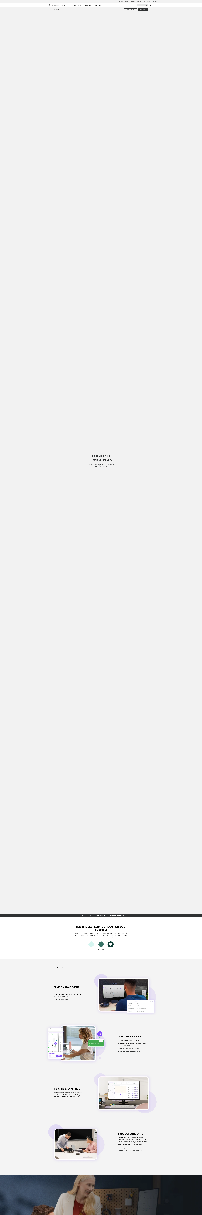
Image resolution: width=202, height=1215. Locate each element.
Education (139, 1)
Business (133, 1)
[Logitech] (52, 5)
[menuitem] (93, 9)
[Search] (142, 5)
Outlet (144, 1)
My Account (151, 5)
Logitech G (127, 1)
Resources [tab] (88, 5)
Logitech (121, 1)
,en (156, 1)
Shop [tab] (64, 5)
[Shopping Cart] (156, 5)
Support (149, 1)
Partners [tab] (98, 5)
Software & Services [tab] (75, 5)
